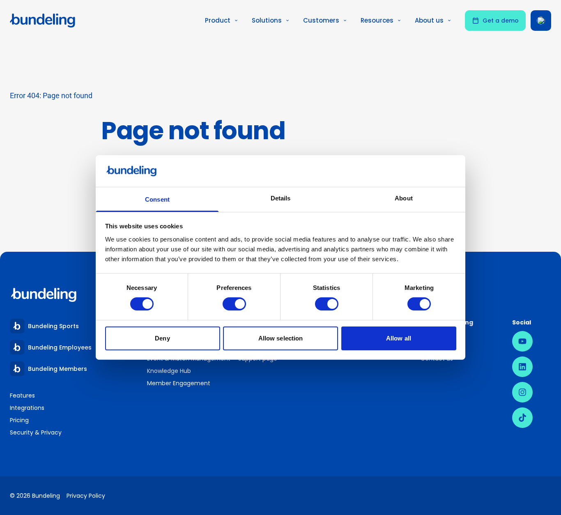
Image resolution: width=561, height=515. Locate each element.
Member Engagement (179, 383)
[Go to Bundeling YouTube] (522, 341)
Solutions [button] (267, 20)
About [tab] (404, 198)
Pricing (19, 420)
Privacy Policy (86, 496)
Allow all (398, 338)
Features (22, 395)
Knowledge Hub (169, 371)
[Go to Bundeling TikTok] (522, 417)
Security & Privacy (36, 432)
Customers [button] (321, 20)
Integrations (27, 408)
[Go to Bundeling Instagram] (522, 392)
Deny (162, 338)
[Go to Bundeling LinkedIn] (522, 366)
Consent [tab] (157, 199)
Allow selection (280, 338)
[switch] (234, 303)
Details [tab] (281, 198)
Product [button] (217, 20)
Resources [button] (377, 20)
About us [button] (429, 20)
